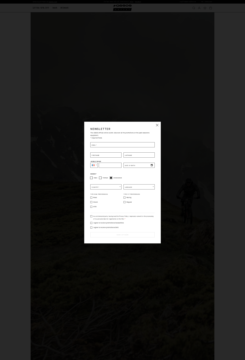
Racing (128, 197)
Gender (93, 174)
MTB (95, 207)
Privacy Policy (123, 216)
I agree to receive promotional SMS (105, 227)
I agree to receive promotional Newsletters (108, 223)
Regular (129, 202)
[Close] (157, 125)
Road (95, 197)
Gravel (95, 202)
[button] (94, 165)
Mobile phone (96, 161)
